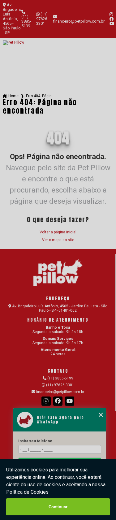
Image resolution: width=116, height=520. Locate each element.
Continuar (58, 507)
